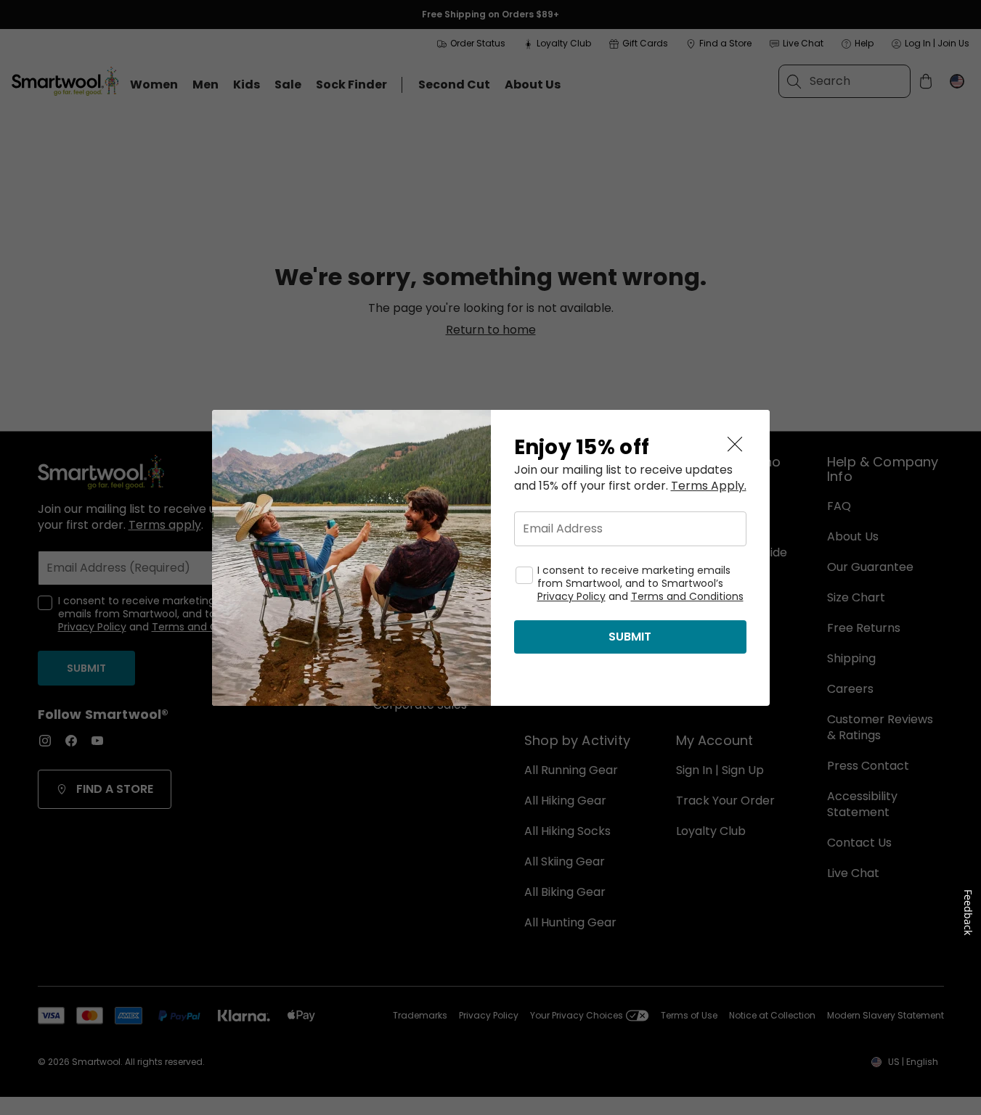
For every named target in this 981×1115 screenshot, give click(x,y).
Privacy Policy (571, 596)
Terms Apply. (708, 486)
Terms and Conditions (687, 596)
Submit (629, 636)
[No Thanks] (734, 444)
